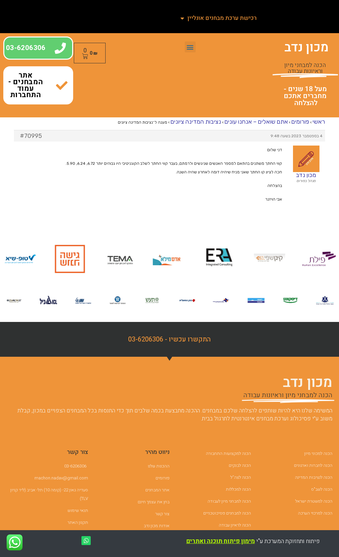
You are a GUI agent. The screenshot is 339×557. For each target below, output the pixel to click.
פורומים (300, 121)
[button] (190, 46)
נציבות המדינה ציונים (195, 121)
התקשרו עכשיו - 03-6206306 (169, 339)
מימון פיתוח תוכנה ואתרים (220, 541)
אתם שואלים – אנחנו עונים (256, 121)
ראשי (319, 121)
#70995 (31, 136)
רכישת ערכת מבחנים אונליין (222, 18)
